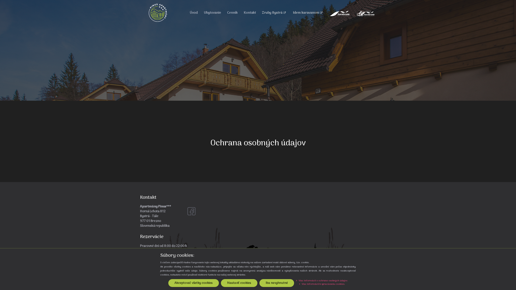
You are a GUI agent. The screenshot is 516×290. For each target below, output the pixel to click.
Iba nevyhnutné (277, 283)
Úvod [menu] (194, 13)
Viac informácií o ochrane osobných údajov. (323, 281)
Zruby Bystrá (272, 13)
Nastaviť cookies (239, 283)
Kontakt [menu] (250, 13)
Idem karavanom (306, 13)
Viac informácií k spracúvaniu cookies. (323, 284)
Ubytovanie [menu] (212, 13)
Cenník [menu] (232, 13)
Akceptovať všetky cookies (194, 283)
